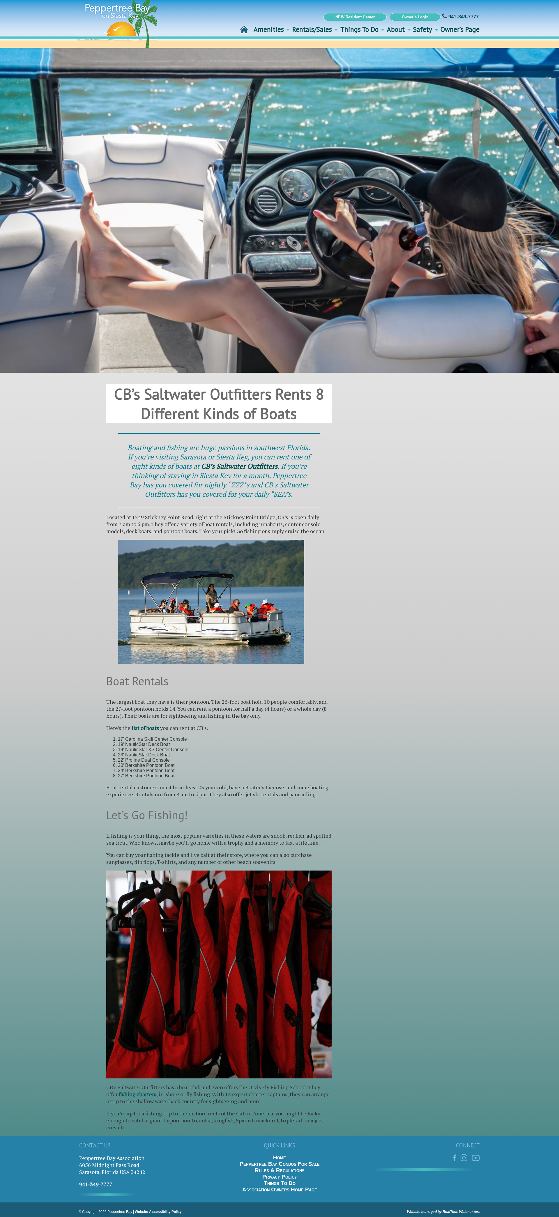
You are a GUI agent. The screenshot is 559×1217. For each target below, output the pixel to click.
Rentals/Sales (312, 29)
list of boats (145, 727)
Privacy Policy (279, 1177)
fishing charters (137, 1094)
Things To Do (359, 29)
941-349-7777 (463, 17)
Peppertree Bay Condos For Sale (280, 1164)
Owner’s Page (460, 29)
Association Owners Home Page (279, 1189)
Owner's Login (415, 17)
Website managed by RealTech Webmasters (443, 1212)
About (396, 29)
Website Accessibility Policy (158, 1212)
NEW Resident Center (355, 17)
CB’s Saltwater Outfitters (239, 466)
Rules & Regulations (280, 1170)
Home (279, 1157)
